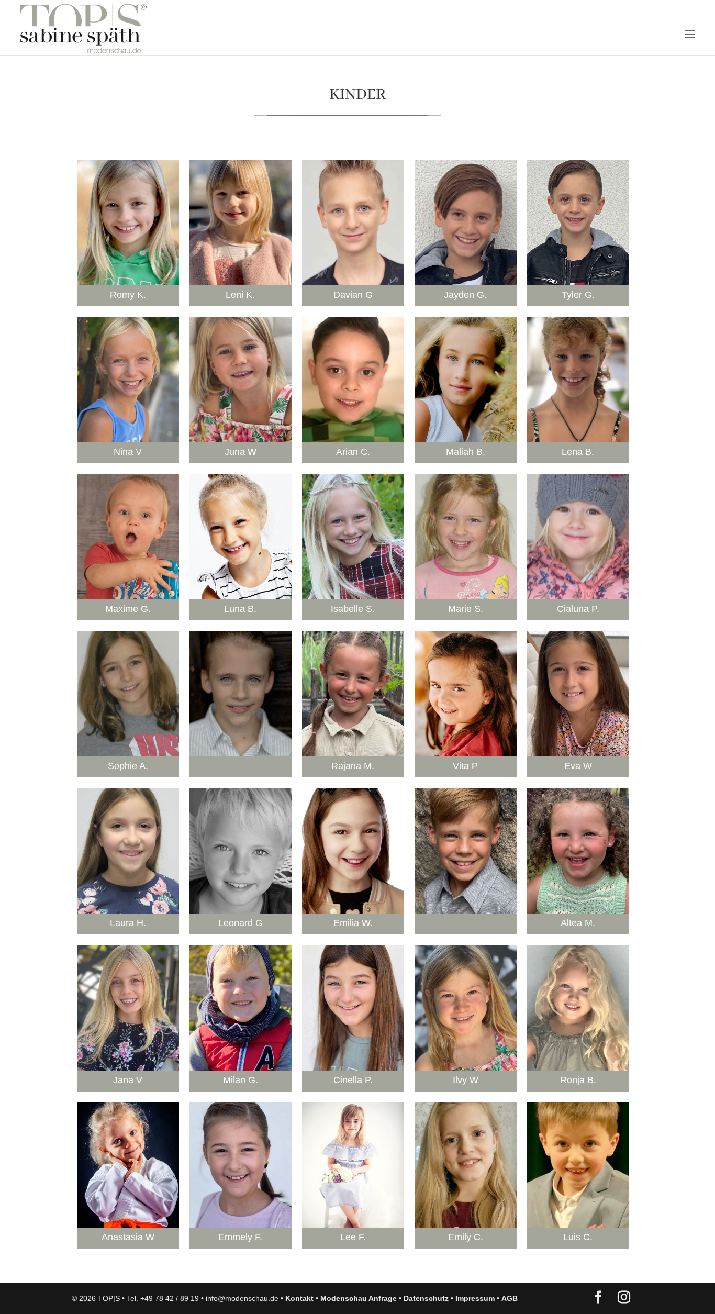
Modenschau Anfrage (358, 1298)
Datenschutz (426, 1298)
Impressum (475, 1298)
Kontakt (299, 1298)
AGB (509, 1298)
